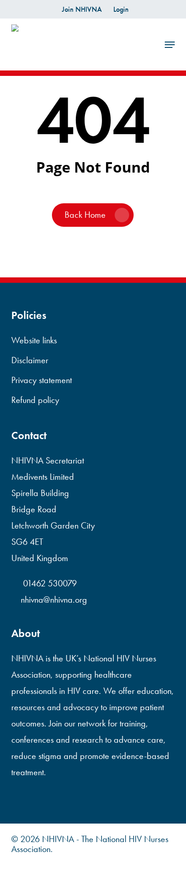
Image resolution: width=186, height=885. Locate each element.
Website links (34, 340)
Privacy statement (41, 380)
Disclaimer (29, 360)
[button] (170, 44)
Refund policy (35, 399)
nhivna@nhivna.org (54, 599)
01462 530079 (49, 583)
